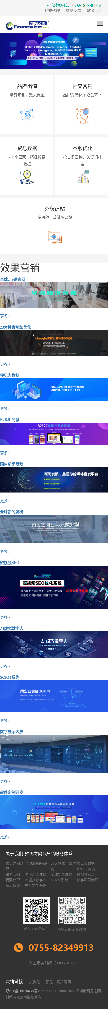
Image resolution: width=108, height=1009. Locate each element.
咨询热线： (61, 5)
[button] (33, 63)
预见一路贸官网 (58, 982)
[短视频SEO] (54, 587)
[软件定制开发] (54, 812)
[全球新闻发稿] (54, 529)
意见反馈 (73, 11)
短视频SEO (9, 563)
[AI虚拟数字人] (54, 645)
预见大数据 (9, 375)
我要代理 (52, 11)
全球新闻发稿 (11, 512)
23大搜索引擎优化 (15, 327)
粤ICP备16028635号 (21, 991)
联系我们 (94, 11)
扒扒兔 (34, 982)
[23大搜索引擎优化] (54, 343)
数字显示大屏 (11, 732)
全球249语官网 (12, 279)
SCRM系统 (9, 677)
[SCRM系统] (54, 696)
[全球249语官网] (54, 295)
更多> (5, 316)
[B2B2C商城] (54, 433)
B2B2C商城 (9, 420)
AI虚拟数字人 (12, 628)
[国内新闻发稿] (54, 479)
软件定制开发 (11, 792)
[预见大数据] (54, 389)
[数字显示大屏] (54, 753)
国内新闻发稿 (11, 464)
